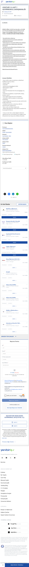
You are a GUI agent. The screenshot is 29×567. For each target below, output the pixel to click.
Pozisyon (4, 127)
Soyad (3, 351)
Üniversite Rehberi (6, 501)
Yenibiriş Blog (4, 485)
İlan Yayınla (3, 475)
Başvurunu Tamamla (17, 565)
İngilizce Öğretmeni (10, 246)
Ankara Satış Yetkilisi (11, 284)
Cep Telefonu (5, 362)
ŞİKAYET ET (15, 197)
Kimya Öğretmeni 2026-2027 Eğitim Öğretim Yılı (12, 259)
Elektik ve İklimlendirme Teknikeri (12, 310)
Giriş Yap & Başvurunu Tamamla (14, 407)
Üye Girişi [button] (3, 477)
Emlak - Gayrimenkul (7, 132)
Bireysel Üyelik (5, 480)
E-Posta (6, 356)
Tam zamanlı (5, 139)
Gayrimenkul (5, 136)
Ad (3, 345)
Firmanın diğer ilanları (8, 442)
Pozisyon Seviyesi (6, 145)
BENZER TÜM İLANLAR (7, 336)
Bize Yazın (3, 462)
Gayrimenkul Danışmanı (7, 128)
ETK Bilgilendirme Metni (15, 389)
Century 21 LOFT (7, 11)
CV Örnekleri (4, 488)
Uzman (4, 147)
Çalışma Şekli (5, 138)
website (15, 426)
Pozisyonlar (4, 496)
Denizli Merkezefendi (8, 13)
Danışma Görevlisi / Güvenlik (13, 221)
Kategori (4, 134)
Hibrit (3, 143)
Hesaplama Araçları (6, 493)
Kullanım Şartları (5, 512)
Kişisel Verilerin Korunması (8, 515)
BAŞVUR (14, 217)
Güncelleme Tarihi (6, 158)
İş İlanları (3, 472)
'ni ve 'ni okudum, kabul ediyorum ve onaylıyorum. (15, 382)
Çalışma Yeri (5, 149)
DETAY (14, 267)
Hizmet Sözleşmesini (9, 380)
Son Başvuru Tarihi (6, 162)
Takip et (15, 422)
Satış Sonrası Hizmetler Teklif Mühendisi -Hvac (13, 323)
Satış (10, 136)
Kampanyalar (4, 498)
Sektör (3, 130)
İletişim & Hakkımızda (6, 509)
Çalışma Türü (5, 141)
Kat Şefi (8, 272)
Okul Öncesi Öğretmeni (11, 208)
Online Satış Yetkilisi (11, 297)
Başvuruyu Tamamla (14, 400)
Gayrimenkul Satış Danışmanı (13, 234)
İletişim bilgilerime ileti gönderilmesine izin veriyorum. (14, 388)
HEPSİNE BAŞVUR (22, 204)
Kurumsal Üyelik (5, 483)
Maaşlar (3, 491)
